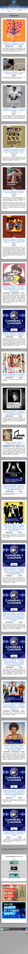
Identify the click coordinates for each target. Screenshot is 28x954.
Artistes (8, 9)
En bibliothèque (19, 9)
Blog (3, 9)
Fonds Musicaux (9, 532)
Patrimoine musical (9, 46)
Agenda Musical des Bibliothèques (7, 446)
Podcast (20, 46)
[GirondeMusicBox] (14, 3)
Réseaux (14, 9)
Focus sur (13, 446)
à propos (25, 9)
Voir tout (14, 859)
